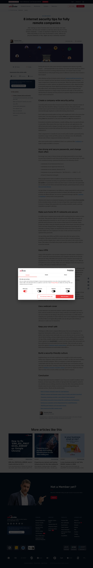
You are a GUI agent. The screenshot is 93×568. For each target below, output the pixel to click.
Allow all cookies (64, 296)
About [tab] (65, 274)
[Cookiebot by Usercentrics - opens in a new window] (68, 271)
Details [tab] (46, 274)
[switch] (39, 291)
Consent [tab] (27, 275)
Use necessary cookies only (46, 296)
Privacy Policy (54, 282)
